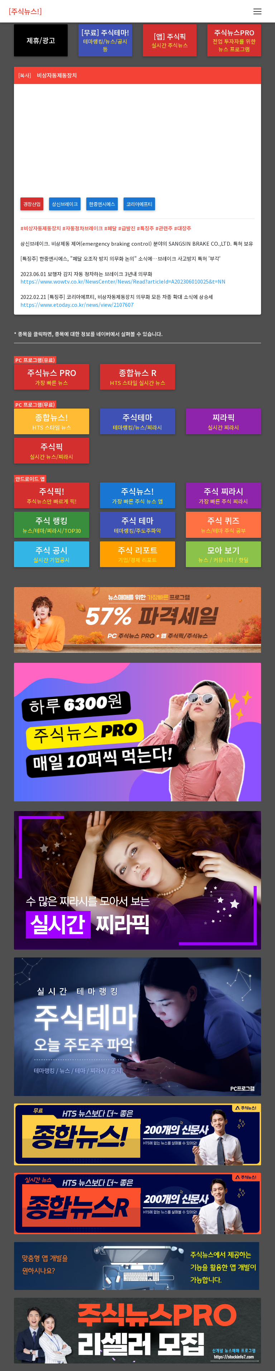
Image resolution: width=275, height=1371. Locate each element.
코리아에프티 (139, 203)
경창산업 (31, 203)
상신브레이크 (65, 203)
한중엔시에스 (102, 203)
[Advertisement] (137, 137)
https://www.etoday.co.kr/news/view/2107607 (77, 304)
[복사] (24, 75)
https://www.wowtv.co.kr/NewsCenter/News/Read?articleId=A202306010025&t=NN (123, 281)
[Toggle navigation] (257, 11)
